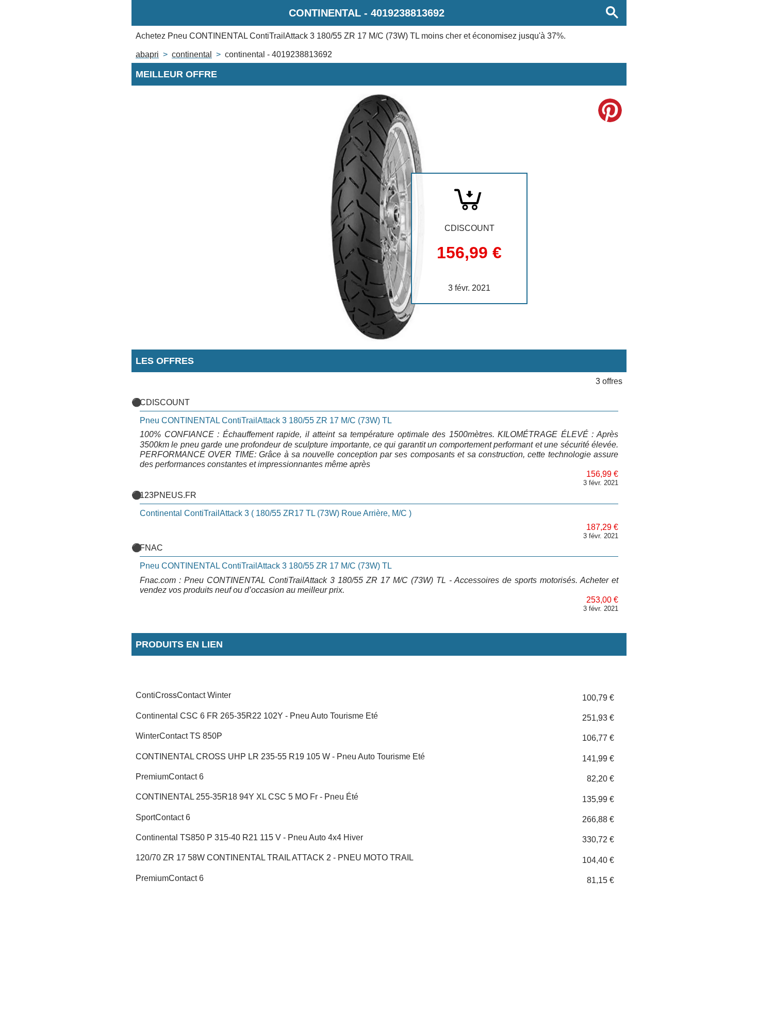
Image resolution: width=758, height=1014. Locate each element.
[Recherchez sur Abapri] (612, 13)
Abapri (147, 54)
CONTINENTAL (192, 54)
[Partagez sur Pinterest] (610, 110)
